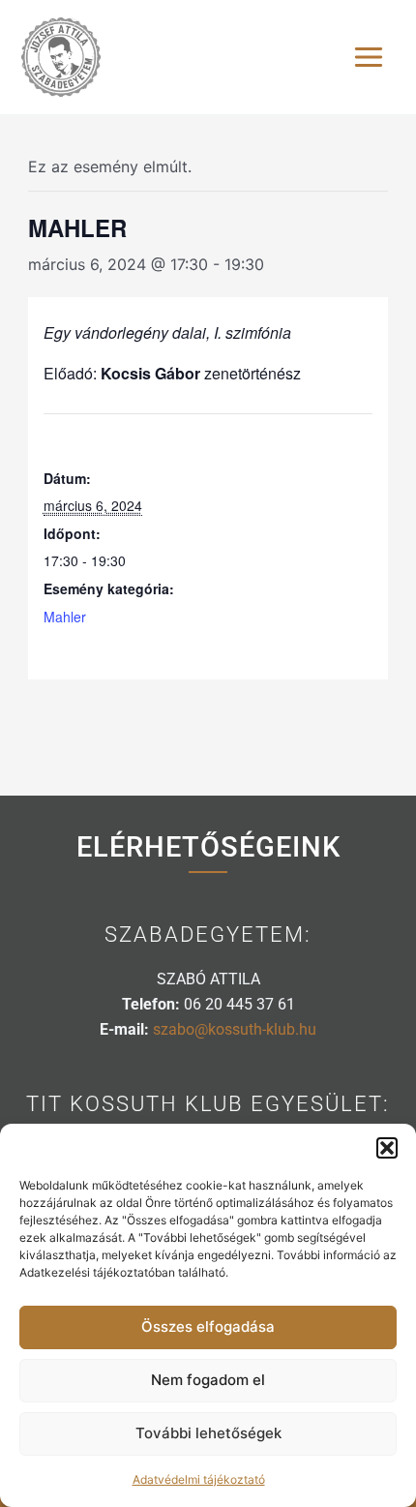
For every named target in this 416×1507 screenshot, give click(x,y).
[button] (387, 1148)
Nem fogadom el (208, 1380)
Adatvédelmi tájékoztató (199, 1479)
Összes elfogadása (208, 1326)
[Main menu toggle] (369, 57)
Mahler (65, 616)
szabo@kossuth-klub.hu (234, 1029)
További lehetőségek (208, 1433)
